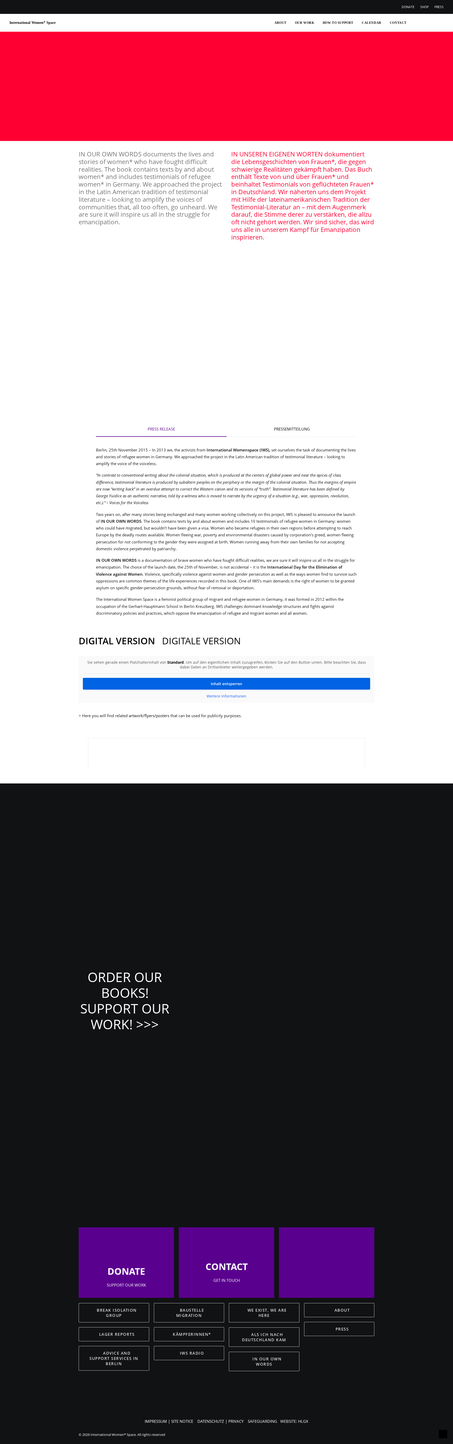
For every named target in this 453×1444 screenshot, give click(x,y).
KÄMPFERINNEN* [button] (192, 1334)
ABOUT (280, 23)
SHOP (424, 7)
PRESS (439, 7)
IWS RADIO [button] (192, 1353)
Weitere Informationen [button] (226, 696)
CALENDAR (371, 23)
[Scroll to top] (443, 1433)
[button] (413, 23)
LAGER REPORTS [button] (117, 1334)
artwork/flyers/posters (149, 715)
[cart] (440, 23)
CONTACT (398, 23)
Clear (240, 300)
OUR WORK (304, 23)
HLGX (303, 1421)
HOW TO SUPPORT (338, 23)
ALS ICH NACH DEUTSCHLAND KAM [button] (264, 1337)
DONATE (408, 7)
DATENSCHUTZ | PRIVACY (220, 1421)
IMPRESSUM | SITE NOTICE (169, 1421)
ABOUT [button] (342, 1310)
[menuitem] (409, 7)
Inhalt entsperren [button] (226, 683)
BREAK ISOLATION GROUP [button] (117, 1312)
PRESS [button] (342, 1329)
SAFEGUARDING (262, 1421)
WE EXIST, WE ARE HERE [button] (267, 1312)
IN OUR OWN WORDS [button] (267, 1361)
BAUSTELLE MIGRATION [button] (191, 1312)
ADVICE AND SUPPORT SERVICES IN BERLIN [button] (114, 1358)
